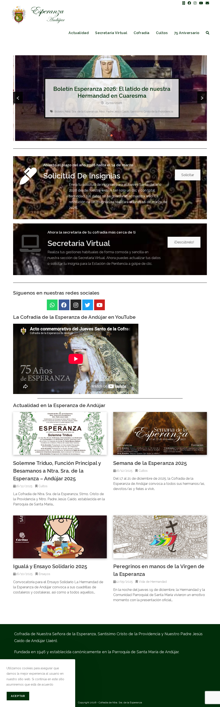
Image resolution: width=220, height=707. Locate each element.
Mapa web (21, 687)
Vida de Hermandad (153, 581)
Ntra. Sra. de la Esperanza (79, 111)
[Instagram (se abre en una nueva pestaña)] (195, 3)
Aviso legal (22, 663)
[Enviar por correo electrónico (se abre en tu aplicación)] (206, 3)
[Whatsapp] (52, 305)
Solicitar (187, 175)
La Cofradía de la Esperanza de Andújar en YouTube (74, 317)
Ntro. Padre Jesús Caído (112, 111)
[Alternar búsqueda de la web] (207, 33)
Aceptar (18, 696)
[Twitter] (87, 305)
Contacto (20, 679)
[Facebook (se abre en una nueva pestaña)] (189, 3)
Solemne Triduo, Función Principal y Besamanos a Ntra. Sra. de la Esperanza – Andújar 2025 (57, 471)
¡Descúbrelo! (184, 242)
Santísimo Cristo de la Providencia (149, 111)
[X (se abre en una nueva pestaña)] (183, 3)
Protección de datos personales (36, 671)
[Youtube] (99, 305)
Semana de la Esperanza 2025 (150, 463)
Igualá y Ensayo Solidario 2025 (50, 566)
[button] (108, 135)
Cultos (42, 486)
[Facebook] (64, 305)
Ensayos (44, 574)
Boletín (57, 111)
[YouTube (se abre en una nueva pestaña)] (201, 3)
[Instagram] (75, 305)
